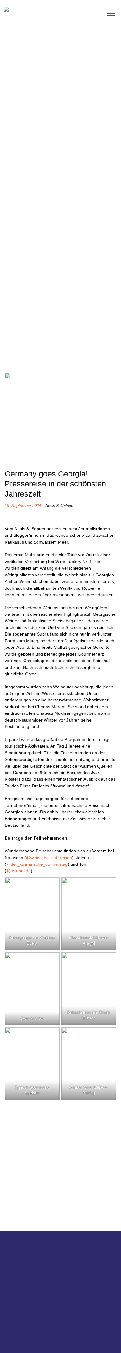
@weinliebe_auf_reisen (49, 857)
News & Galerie (59, 505)
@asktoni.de (18, 870)
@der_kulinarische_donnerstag (37, 864)
